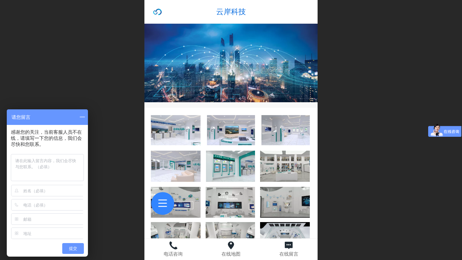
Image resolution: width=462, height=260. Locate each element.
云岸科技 (231, 11)
